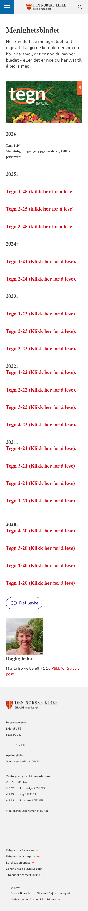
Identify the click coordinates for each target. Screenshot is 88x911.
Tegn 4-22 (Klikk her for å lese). (41, 424)
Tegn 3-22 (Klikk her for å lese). (41, 407)
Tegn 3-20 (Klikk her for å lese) (40, 548)
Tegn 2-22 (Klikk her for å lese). (41, 389)
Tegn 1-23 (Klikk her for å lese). (41, 313)
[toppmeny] (7, 7)
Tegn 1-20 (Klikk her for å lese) (40, 583)
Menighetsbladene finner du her (27, 811)
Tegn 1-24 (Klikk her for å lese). (41, 261)
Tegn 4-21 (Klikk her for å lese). (41, 448)
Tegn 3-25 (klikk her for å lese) (40, 226)
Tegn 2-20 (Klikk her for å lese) (40, 565)
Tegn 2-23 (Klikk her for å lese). (41, 331)
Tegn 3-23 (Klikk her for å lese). (41, 348)
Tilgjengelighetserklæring (23, 875)
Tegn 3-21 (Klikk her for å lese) (40, 465)
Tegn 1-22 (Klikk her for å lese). (41, 372)
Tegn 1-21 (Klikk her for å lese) (40, 500)
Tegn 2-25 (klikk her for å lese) (40, 208)
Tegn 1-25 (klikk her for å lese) (40, 191)
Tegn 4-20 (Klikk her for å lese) (40, 530)
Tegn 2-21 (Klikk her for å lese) (40, 483)
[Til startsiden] (31, 704)
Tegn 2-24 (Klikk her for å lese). (41, 278)
